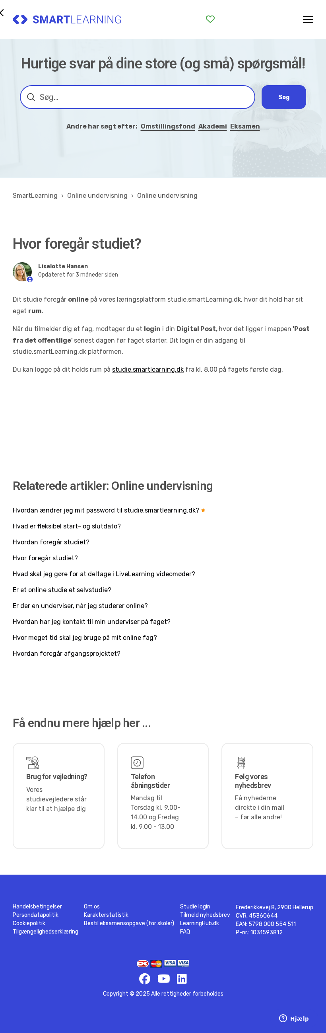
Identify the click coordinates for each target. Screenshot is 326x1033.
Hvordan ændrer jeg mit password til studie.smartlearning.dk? (106, 510)
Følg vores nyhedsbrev (253, 780)
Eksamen (245, 126)
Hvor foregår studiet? (45, 558)
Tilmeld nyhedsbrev (205, 915)
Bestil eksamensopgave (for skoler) (129, 923)
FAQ (185, 931)
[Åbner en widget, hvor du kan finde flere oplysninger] (294, 1019)
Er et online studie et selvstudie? (62, 590)
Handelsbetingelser (37, 906)
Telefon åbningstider (150, 780)
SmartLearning (35, 195)
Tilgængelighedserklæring (45, 931)
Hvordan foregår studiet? (51, 542)
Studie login (195, 906)
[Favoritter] (210, 19)
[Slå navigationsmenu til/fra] (308, 19)
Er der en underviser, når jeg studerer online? (80, 606)
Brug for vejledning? (56, 776)
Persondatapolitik (35, 915)
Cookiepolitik (29, 923)
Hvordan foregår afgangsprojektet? (66, 653)
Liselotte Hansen (63, 266)
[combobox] (137, 97)
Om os (92, 906)
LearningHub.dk (199, 923)
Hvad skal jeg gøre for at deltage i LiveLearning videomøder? (104, 574)
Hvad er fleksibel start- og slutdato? (67, 526)
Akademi (212, 126)
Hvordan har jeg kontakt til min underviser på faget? (92, 622)
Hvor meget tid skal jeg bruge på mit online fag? (85, 637)
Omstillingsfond (168, 126)
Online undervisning (97, 195)
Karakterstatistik (106, 915)
